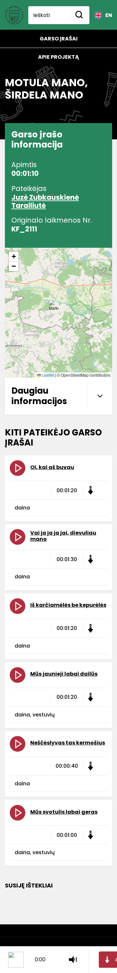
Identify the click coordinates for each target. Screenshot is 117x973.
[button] (53, 306)
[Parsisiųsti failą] (90, 490)
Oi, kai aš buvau (52, 467)
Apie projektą (58, 57)
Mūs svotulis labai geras (64, 812)
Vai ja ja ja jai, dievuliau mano (63, 536)
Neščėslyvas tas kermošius (67, 742)
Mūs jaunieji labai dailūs (64, 674)
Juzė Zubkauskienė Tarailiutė (45, 201)
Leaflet (47, 375)
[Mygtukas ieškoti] (80, 15)
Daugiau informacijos (39, 396)
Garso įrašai (59, 38)
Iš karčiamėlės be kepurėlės (68, 605)
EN (108, 15)
